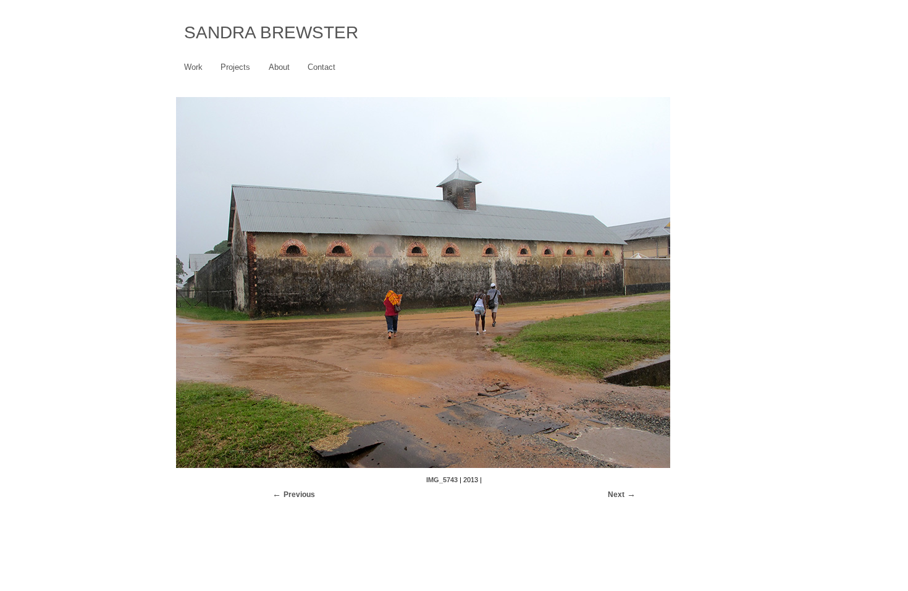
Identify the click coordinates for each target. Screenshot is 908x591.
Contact (321, 67)
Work (193, 67)
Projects (235, 67)
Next (616, 494)
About (279, 67)
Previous (299, 494)
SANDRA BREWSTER (271, 32)
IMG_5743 (442, 479)
